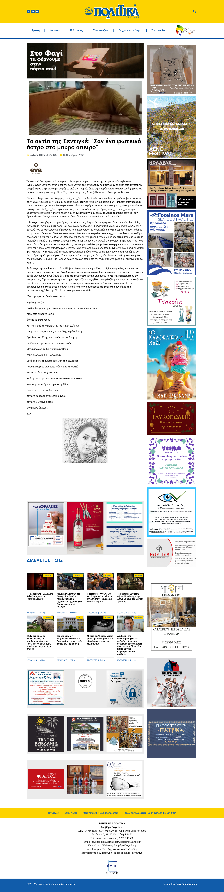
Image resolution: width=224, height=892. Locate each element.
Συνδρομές (53, 813)
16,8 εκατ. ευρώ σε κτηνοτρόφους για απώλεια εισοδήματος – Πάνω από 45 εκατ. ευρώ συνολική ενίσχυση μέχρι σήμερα (39, 642)
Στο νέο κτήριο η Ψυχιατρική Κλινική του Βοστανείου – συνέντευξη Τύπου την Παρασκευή (69, 640)
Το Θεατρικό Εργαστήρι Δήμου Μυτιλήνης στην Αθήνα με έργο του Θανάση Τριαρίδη (130, 598)
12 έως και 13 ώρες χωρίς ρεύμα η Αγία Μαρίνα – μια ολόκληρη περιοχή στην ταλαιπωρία (100, 640)
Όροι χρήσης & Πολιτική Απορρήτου (101, 813)
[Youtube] (37, 11)
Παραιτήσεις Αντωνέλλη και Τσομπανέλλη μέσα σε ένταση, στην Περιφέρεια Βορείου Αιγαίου (99, 598)
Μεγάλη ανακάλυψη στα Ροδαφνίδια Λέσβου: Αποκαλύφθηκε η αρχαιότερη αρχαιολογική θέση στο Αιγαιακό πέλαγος (69, 600)
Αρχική (36, 30)
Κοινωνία (55, 30)
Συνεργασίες (158, 30)
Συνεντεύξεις (100, 30)
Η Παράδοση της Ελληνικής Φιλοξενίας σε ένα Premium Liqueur (40, 596)
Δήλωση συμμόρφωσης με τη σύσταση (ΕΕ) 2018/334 (150, 813)
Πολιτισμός (76, 30)
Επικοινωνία (71, 813)
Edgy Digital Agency (186, 884)
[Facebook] (33, 11)
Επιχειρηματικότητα (130, 30)
